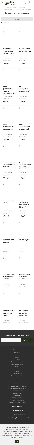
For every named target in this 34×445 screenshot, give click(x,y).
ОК (17, 441)
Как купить (17, 355)
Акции (17, 371)
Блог (17, 380)
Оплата (17, 357)
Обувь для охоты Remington (17, 388)
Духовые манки (17, 395)
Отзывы (17, 369)
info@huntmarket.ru (18, 414)
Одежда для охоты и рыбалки (17, 386)
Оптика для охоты (17, 391)
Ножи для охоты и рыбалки (17, 402)
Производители (17, 373)
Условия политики (16, 437)
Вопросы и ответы (17, 364)
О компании (17, 350)
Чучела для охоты (17, 393)
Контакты (17, 352)
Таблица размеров (17, 376)
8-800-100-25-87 (18, 410)
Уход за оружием (17, 398)
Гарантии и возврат (17, 362)
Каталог (17, 383)
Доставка (17, 359)
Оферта (17, 366)
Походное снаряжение (17, 400)
